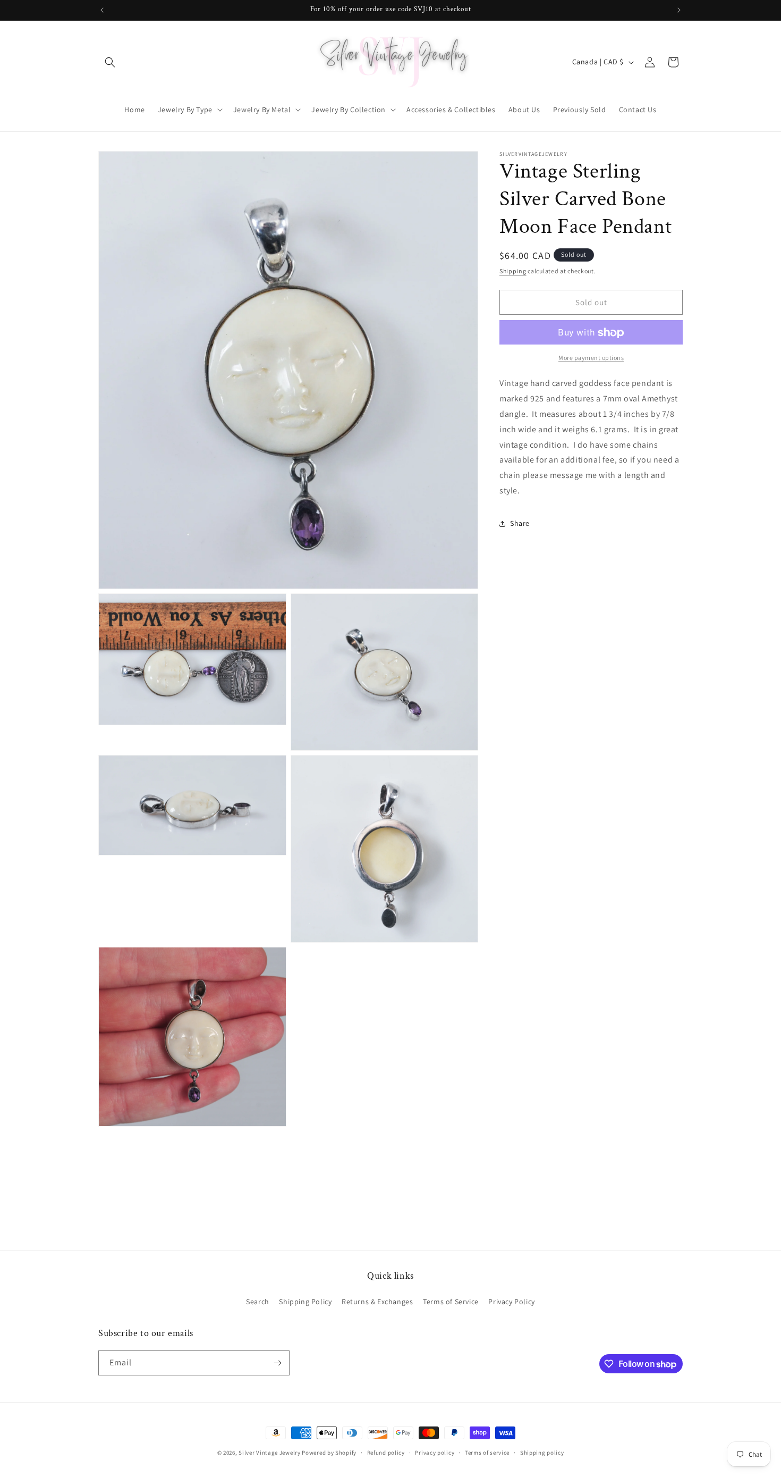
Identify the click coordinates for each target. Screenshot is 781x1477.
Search (257, 1301)
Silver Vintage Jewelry (269, 1452)
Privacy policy (434, 1452)
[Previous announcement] (102, 10)
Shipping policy (542, 1452)
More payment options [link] (591, 358)
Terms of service (487, 1452)
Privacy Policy (511, 1301)
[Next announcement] (679, 10)
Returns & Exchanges (377, 1301)
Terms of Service (451, 1301)
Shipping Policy (305, 1301)
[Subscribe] (277, 1362)
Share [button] (520, 523)
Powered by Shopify (329, 1452)
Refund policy (386, 1452)
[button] (110, 62)
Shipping (513, 271)
